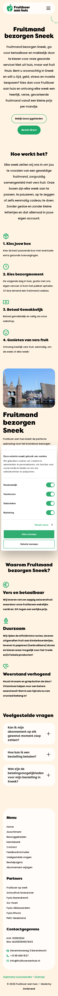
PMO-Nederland (16, 918)
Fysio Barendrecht (17, 898)
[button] (48, 8)
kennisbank (13, 842)
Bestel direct (29, 130)
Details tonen (41, 524)
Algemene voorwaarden (17, 977)
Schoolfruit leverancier (20, 892)
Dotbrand (29, 988)
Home (10, 827)
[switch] (50, 494)
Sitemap (40, 977)
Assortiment (14, 832)
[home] (18, 8)
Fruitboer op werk (17, 887)
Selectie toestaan (29, 544)
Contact (12, 847)
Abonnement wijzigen (19, 867)
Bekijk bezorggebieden (29, 118)
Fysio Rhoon (14, 913)
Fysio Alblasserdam (18, 908)
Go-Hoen (12, 903)
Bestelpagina (15, 862)
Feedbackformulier (18, 852)
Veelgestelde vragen (19, 857)
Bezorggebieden (16, 837)
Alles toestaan (29, 534)
